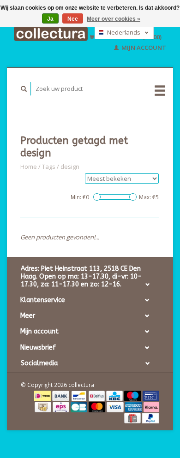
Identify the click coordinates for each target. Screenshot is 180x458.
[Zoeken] (24, 88)
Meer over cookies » (113, 19)
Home (28, 166)
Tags (48, 166)
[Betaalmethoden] (43, 395)
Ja (50, 19)
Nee (72, 19)
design (69, 166)
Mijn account (143, 47)
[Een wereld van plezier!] (51, 33)
